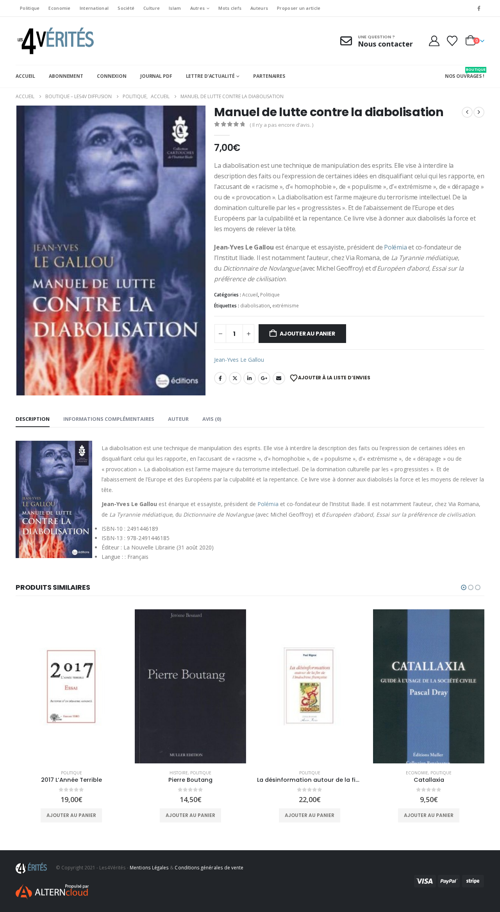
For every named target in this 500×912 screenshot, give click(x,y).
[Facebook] (479, 8)
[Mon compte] (434, 41)
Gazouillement (235, 378)
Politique (29, 8)
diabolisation (255, 305)
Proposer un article (298, 8)
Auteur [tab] (178, 418)
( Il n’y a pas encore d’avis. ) (281, 124)
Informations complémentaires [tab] (108, 418)
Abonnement (66, 76)
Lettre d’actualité (210, 76)
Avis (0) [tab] (211, 418)
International (94, 8)
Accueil (25, 76)
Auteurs (259, 8)
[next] (478, 112)
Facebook (220, 378)
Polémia (395, 247)
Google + (264, 378)
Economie (59, 8)
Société (126, 8)
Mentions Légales (149, 867)
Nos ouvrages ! (464, 73)
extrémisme (285, 305)
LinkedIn (249, 378)
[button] (463, 587)
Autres (197, 8)
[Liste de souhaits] (452, 41)
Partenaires (269, 76)
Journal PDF (156, 76)
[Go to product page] (71, 686)
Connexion (112, 76)
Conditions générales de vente (209, 867)
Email (279, 378)
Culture (151, 8)
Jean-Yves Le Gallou (239, 359)
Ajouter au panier (307, 334)
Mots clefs (229, 8)
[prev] (467, 112)
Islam (175, 8)
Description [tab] (33, 418)
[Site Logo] (55, 40)
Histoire (179, 773)
